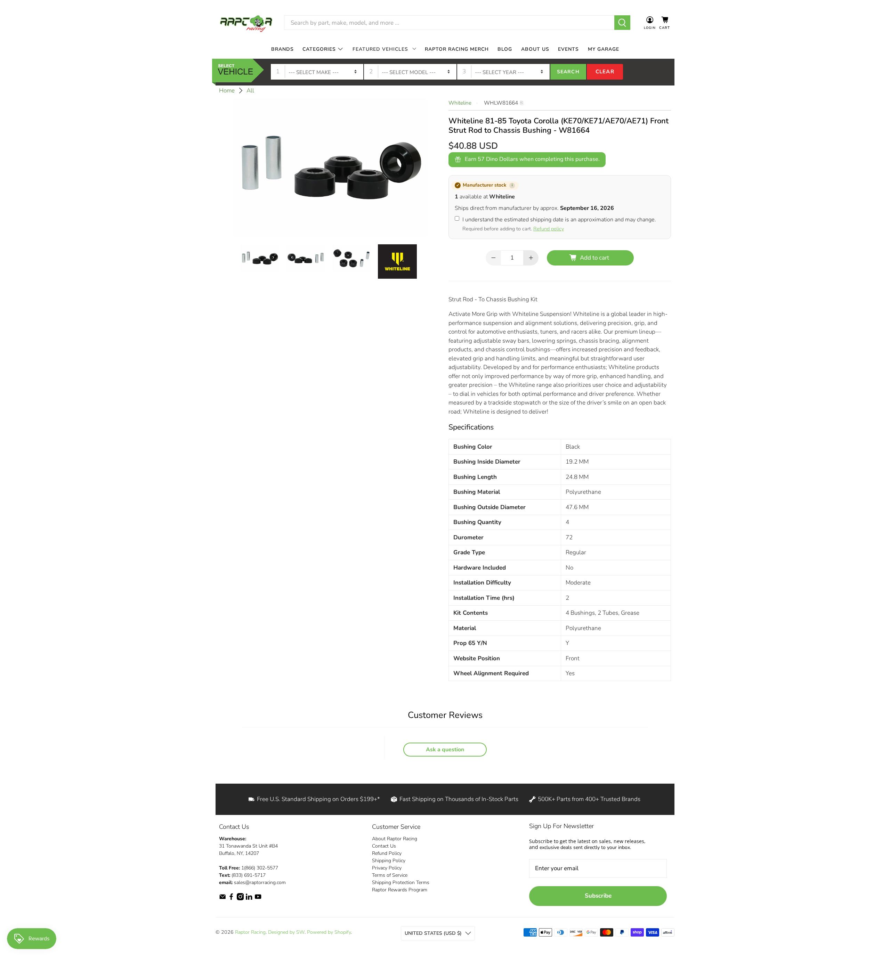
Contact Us (384, 846)
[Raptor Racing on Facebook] (231, 899)
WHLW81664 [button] (501, 102)
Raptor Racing (250, 932)
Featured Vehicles (380, 49)
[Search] (622, 22)
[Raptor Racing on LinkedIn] (248, 899)
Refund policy (548, 228)
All (250, 90)
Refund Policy (387, 853)
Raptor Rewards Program (399, 889)
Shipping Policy (388, 860)
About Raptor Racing (394, 838)
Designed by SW (286, 932)
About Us (535, 49)
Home (227, 90)
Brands (282, 49)
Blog (504, 49)
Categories (319, 49)
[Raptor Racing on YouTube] (257, 899)
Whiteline (459, 102)
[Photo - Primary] (330, 167)
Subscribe (598, 896)
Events (568, 49)
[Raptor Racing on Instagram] (240, 899)
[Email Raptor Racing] (222, 899)
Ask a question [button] (445, 749)
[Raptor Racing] (246, 23)
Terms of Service (389, 875)
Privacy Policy (387, 868)
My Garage (603, 49)
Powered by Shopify (329, 932)
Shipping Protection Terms (400, 882)
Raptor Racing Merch (457, 49)
